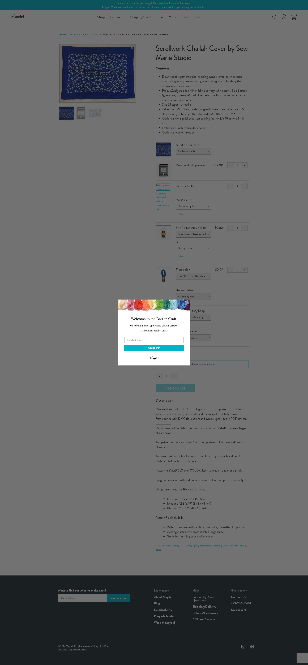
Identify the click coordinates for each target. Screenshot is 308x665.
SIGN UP (154, 347)
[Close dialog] (187, 302)
